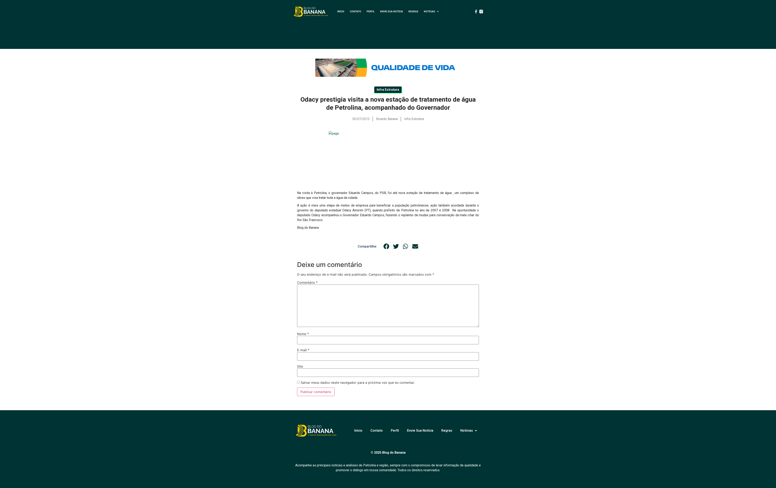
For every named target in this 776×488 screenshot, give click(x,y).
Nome (303, 333)
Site (300, 366)
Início (340, 11)
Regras (413, 11)
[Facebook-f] (476, 11)
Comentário (307, 282)
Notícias (429, 11)
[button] (386, 246)
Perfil (371, 11)
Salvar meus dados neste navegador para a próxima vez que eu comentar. (358, 382)
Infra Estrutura (414, 119)
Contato (355, 11)
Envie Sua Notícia (391, 11)
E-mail (303, 350)
